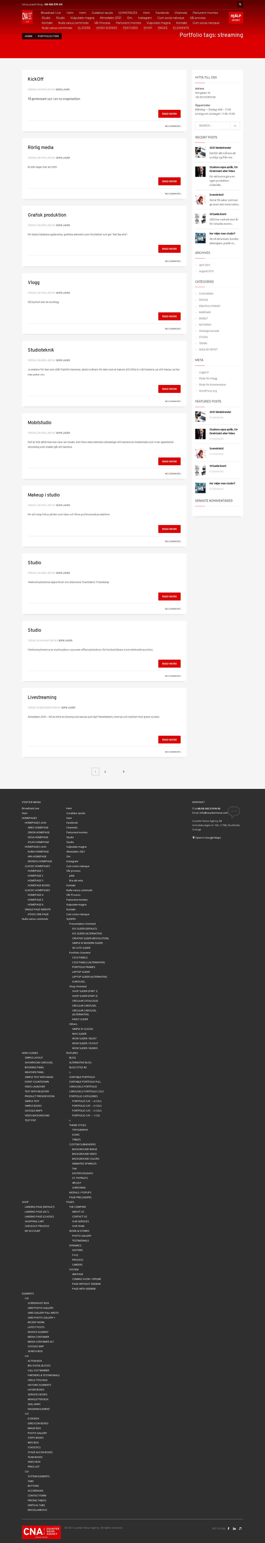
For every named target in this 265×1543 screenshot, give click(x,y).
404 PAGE (77, 1274)
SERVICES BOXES (37, 1394)
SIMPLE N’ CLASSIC (82, 1029)
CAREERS (77, 1264)
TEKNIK (203, 343)
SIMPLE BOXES (33, 1105)
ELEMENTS (28, 1293)
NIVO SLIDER (79, 1033)
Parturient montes (77, 832)
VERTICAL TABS (36, 1505)
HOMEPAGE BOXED (39, 885)
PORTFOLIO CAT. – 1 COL (86, 1115)
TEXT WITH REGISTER (37, 1091)
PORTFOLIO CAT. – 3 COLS (87, 1105)
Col (27, 1298)
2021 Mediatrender (220, 148)
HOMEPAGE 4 (35, 895)
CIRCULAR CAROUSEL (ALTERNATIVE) (84, 1012)
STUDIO (203, 337)
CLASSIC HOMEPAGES (37, 866)
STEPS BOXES (36, 1437)
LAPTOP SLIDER (81, 972)
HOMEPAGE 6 (35, 904)
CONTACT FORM (37, 1495)
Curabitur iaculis (75, 813)
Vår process (73, 870)
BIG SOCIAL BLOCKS (39, 1365)
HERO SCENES (30, 1053)
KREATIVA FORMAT (209, 306)
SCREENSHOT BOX (38, 1303)
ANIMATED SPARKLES (84, 1163)
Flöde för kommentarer (212, 384)
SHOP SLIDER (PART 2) (84, 996)
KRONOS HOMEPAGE (40, 861)
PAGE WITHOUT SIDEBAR (86, 1284)
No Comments (173, 126)
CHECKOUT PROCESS (37, 1226)
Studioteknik (41, 350)
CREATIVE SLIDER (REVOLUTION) (90, 938)
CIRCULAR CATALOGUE (85, 1000)
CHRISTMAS (79, 1187)
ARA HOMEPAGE (37, 856)
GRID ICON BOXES (38, 1423)
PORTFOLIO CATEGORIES (83, 1096)
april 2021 (204, 265)
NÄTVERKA (205, 324)
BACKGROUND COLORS (85, 1158)
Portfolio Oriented (79, 952)
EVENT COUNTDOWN (37, 1081)
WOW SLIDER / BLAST (84, 1038)
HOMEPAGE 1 (35, 870)
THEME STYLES (77, 1125)
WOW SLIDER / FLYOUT (85, 1043)
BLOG (72, 1057)
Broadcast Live (30, 808)
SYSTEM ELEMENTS (39, 1476)
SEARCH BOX (35, 1351)
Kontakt (70, 885)
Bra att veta (76, 880)
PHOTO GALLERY (81, 1235)
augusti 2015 (206, 271)
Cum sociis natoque (77, 866)
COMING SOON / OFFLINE (86, 1279)
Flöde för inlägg (208, 378)
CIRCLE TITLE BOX (38, 1380)
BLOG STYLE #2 (78, 1067)
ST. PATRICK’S (80, 1178)
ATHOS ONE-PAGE (38, 914)
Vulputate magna (76, 846)
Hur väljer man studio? (222, 233)
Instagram (72, 861)
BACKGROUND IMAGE (84, 1149)
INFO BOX (33, 1442)
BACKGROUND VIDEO (84, 1154)
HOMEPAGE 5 (35, 899)
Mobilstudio (39, 423)
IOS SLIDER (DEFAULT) (84, 928)
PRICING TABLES (37, 1500)
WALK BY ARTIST (208, 349)
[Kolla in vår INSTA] (234, 1528)
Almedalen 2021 (75, 851)
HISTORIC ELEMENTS (39, 1385)
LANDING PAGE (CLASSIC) (39, 1216)
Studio (34, 563)
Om (68, 856)
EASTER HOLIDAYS (82, 1173)
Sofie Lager (63, 89)
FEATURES (72, 1053)
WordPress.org (208, 390)
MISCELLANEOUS (37, 1510)
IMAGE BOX (34, 1428)
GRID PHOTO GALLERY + (41, 1317)
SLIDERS (71, 919)
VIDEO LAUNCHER (35, 1086)
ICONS (76, 1134)
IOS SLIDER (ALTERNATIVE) (87, 933)
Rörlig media (41, 148)
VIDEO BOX (34, 1461)
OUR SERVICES (80, 1221)
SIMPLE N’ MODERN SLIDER (87, 943)
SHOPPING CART (34, 1221)
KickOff (35, 79)
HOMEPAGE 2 (35, 875)
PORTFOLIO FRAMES (83, 967)
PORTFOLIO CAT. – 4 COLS (87, 1101)
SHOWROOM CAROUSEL (39, 1062)
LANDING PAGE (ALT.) (37, 1211)
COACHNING (206, 293)
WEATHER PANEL (34, 1072)
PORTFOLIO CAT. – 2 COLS (87, 1110)
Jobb (71, 875)
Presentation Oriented (82, 923)
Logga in (204, 372)
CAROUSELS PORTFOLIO (83, 1086)
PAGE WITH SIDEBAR (84, 1288)
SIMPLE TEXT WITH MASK (39, 1077)
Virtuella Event (218, 214)
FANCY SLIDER (80, 1019)
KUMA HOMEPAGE (38, 851)
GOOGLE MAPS (33, 1110)
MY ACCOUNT (32, 1231)
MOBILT (203, 318)
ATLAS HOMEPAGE (38, 842)
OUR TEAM (78, 1226)
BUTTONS (33, 1486)
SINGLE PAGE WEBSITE (38, 909)
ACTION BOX (35, 1361)
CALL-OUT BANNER (38, 1370)
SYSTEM (74, 1269)
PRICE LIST (34, 1466)
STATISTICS (34, 1447)
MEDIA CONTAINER (38, 1337)
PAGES (70, 1202)
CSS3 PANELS (80, 957)
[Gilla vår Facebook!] (228, 1528)
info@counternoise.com (214, 812)
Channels (72, 827)
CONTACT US (79, 1216)
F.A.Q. (75, 1255)
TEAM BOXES (35, 1457)
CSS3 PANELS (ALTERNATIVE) (88, 962)
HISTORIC (77, 1250)
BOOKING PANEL (34, 1067)
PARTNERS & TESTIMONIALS (44, 1375)
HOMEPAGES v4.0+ (36, 822)
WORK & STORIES (79, 1231)
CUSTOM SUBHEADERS (82, 1144)
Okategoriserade (209, 331)
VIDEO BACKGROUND (37, 1115)
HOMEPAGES (29, 818)
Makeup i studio (44, 495)
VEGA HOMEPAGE (38, 837)
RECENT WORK (36, 1322)
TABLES (76, 1139)
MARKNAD (205, 312)
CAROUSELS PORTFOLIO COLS (86, 1091)
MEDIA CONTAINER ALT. (41, 1341)
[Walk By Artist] (240, 1528)
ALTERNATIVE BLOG (80, 1062)
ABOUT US (78, 1211)
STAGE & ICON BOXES (40, 1452)
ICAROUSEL (78, 981)
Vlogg (34, 283)
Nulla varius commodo (79, 890)
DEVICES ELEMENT (38, 1332)
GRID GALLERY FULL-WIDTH (43, 1312)
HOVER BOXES (36, 1389)
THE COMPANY (77, 1207)
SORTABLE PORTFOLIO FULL (85, 1081)
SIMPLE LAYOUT (34, 1057)
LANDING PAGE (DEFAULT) (39, 1207)
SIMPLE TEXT (32, 1101)
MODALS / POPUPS (80, 1192)
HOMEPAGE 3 (35, 880)
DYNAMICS (75, 1245)
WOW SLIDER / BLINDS (85, 1048)
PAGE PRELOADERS (80, 1197)
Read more (169, 113)
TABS (31, 1481)
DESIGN (203, 299)
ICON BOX (33, 1418)
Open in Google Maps (208, 837)
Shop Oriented (78, 986)
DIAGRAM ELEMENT (39, 1409)
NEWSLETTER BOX (38, 1399)
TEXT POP (30, 1120)
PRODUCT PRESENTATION (40, 1096)
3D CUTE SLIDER (81, 948)
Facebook (72, 822)
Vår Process (73, 895)
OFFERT (236, 18)
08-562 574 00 (53, 4)
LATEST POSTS (36, 1327)
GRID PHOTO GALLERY (40, 1308)
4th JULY (76, 1182)
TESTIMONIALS (80, 1240)
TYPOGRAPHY (80, 1129)
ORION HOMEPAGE (39, 832)
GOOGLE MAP (36, 1346)
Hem (69, 808)
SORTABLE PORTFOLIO (82, 1077)
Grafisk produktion (47, 215)
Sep (74, 1168)
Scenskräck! (217, 195)
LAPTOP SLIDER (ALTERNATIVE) (89, 976)
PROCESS (77, 1259)
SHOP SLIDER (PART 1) (84, 991)
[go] (235, 126)
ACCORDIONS (35, 1490)
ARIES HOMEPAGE (38, 827)
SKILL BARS (34, 1404)
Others (73, 1024)
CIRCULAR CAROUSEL (84, 1005)
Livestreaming (42, 698)
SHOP (25, 1202)
